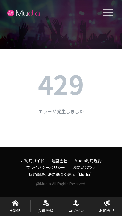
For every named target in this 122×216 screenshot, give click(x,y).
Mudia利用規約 (88, 160)
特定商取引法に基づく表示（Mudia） (61, 174)
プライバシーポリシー (45, 167)
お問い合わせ (84, 167)
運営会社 (59, 160)
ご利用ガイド (32, 160)
